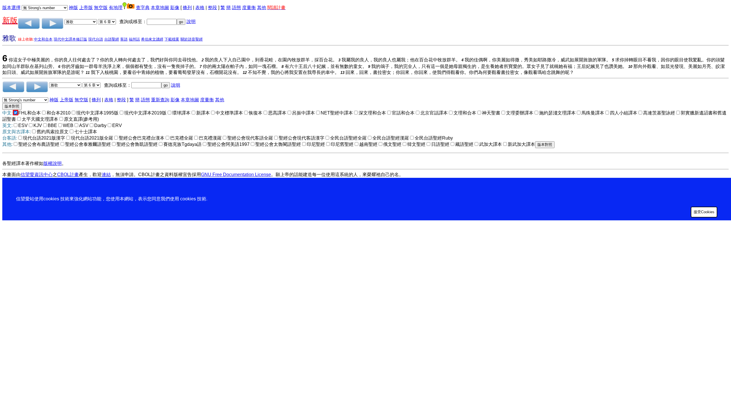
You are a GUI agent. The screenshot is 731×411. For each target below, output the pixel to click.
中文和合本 (43, 39)
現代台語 (95, 39)
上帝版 (86, 7)
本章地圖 (160, 7)
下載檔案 (171, 39)
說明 (191, 21)
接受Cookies (704, 212)
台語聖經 (111, 39)
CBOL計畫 (68, 174)
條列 (187, 7)
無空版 (101, 7)
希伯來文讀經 (152, 39)
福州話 (134, 39)
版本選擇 (11, 7)
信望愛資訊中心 (37, 174)
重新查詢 (160, 99)
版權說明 (52, 163)
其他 (261, 7)
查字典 (143, 7)
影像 (174, 7)
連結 (106, 174)
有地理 (115, 7)
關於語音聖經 (191, 39)
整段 (212, 7)
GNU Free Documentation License (236, 174)
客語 (124, 39)
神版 (73, 7)
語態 (236, 7)
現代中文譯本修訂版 (70, 39)
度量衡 (249, 7)
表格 (199, 7)
